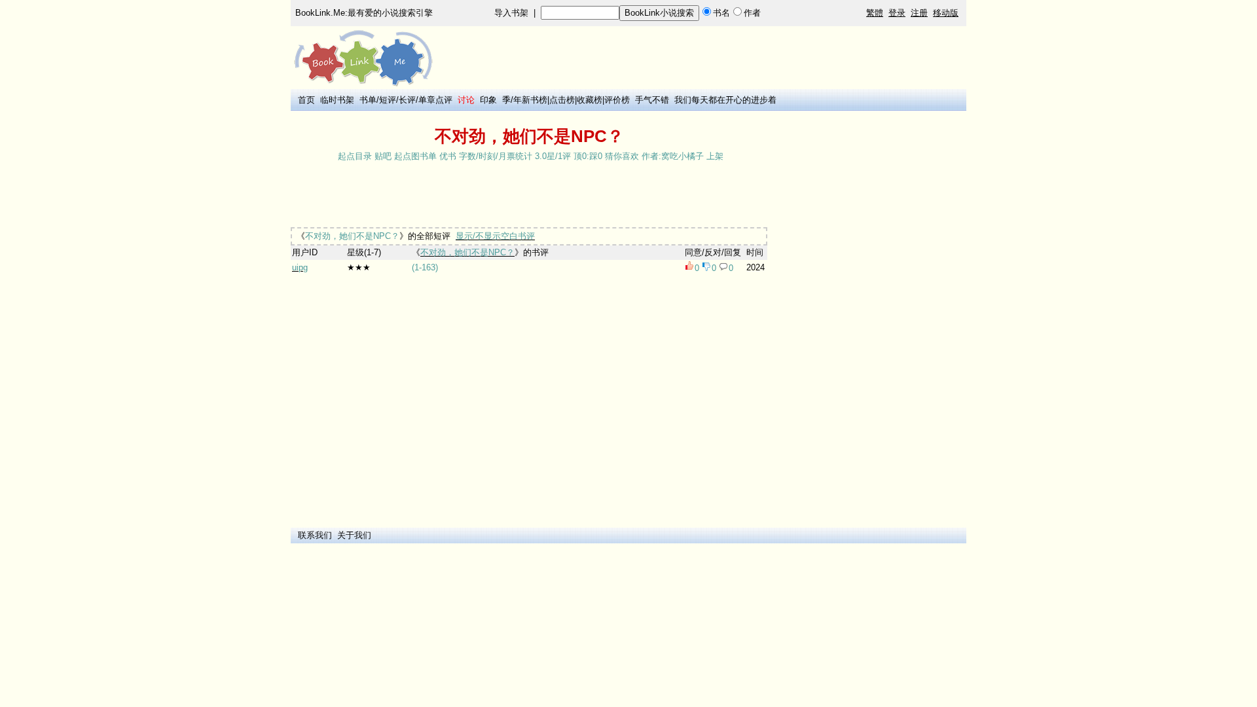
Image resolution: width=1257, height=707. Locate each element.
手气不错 (652, 100)
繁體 (874, 13)
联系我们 (315, 535)
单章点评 (435, 100)
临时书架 (337, 100)
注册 (919, 13)
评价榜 (617, 100)
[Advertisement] (529, 195)
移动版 (945, 13)
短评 (387, 100)
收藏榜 (589, 100)
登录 (896, 13)
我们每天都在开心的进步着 (725, 100)
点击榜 (562, 100)
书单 (367, 100)
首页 (306, 100)
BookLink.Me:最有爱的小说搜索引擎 (364, 13)
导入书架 (511, 13)
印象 (488, 100)
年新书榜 (530, 100)
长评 (407, 100)
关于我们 (354, 535)
